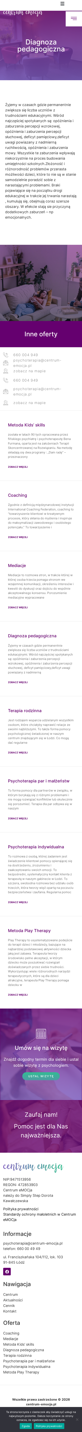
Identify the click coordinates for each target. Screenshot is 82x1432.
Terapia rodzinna (25, 710)
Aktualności (13, 1300)
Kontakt (10, 1311)
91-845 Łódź (14, 1262)
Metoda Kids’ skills (26, 424)
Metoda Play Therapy (29, 930)
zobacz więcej (18, 902)
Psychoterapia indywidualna (36, 846)
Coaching (17, 495)
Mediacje (17, 565)
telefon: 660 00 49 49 (21, 1249)
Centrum (10, 1294)
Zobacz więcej (18, 466)
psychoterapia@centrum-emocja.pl (32, 1243)
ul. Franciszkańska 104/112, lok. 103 (33, 1257)
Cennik (9, 1306)
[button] (62, 3)
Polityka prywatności (20, 1209)
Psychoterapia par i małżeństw (38, 780)
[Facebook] (7, 1271)
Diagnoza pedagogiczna (32, 635)
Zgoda (26, 1426)
